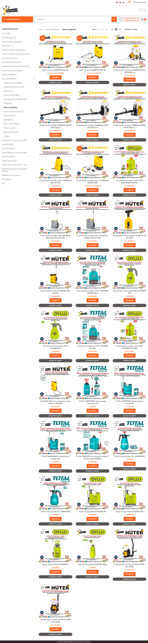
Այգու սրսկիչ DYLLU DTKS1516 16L (92, 511)
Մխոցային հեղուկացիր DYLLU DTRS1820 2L (55, 347)
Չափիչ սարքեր (8, 148)
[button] (56, 77)
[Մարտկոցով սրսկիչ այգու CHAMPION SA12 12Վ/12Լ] (55, 161)
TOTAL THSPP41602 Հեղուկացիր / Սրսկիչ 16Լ (130, 402)
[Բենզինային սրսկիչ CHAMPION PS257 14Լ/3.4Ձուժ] (92, 106)
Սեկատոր (7, 103)
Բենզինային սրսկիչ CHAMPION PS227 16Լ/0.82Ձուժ (129, 71)
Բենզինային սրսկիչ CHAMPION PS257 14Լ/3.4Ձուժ (92, 126)
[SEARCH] (114, 19)
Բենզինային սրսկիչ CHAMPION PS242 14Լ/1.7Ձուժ (55, 126)
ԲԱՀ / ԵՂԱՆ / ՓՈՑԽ (11, 124)
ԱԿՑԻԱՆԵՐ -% (8, 46)
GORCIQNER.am (70, 642)
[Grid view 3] (116, 29)
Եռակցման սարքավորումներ (14, 140)
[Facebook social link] (140, 10)
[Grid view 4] (120, 29)
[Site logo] (10, 10)
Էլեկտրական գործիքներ (12, 70)
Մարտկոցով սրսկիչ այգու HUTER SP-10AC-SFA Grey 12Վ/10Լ (55, 236)
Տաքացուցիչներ (9, 38)
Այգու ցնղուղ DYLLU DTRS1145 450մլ (92, 564)
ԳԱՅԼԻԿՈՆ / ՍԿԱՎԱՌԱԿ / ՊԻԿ (14, 165)
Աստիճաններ (8, 144)
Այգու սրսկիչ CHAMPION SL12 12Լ (55, 70)
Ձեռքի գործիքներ (9, 74)
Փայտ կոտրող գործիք (12, 83)
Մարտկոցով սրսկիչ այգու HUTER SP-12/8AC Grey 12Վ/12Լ (92, 236)
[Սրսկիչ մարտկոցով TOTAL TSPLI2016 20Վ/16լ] (92, 327)
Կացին (6, 136)
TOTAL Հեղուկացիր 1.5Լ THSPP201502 (129, 456)
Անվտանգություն (9, 161)
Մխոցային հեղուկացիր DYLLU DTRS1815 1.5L (129, 292)
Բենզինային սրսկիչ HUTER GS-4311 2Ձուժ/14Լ (129, 565)
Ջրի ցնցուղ (8, 120)
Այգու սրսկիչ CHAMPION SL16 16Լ (92, 70)
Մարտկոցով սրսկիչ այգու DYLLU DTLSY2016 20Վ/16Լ (129, 347)
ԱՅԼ (3, 183)
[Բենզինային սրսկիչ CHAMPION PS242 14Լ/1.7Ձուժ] (55, 106)
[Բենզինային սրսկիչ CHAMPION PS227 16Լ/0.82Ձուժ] (129, 51)
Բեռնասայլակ (9, 128)
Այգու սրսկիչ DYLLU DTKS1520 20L (129, 511)
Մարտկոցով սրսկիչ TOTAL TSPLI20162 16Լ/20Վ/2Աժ (92, 292)
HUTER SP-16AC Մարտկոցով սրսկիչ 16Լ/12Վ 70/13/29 (55, 402)
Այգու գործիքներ (9, 79)
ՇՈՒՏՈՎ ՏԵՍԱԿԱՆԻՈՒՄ (12, 42)
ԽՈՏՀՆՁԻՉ (8, 91)
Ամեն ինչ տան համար (11, 175)
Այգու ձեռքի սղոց (10, 132)
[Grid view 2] (112, 29)
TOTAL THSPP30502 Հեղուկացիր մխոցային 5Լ (92, 402)
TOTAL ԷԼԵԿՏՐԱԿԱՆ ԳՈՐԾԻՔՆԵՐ (16, 54)
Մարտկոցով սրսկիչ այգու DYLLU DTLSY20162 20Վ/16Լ (129, 181)
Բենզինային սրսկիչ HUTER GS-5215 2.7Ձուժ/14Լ (56, 620)
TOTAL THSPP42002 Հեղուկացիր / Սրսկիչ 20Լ (55, 457)
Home (41, 29)
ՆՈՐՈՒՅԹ (6, 33)
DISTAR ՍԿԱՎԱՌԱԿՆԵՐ (11, 62)
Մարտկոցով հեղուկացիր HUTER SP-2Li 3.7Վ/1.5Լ (129, 236)
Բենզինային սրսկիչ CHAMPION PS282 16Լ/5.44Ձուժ (129, 126)
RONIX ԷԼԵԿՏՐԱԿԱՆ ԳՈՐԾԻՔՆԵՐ (16, 66)
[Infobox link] (129, 19)
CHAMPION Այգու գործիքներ (13, 50)
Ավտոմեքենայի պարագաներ (14, 152)
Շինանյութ (6, 179)
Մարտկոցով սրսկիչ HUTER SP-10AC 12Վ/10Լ (55, 292)
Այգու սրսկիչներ (10, 107)
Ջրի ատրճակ (9, 115)
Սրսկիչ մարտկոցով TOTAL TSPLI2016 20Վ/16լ (92, 347)
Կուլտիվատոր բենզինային (15, 99)
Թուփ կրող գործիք (11, 95)
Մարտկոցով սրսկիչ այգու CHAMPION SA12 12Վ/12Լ (55, 181)
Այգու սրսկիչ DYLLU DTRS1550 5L (55, 564)
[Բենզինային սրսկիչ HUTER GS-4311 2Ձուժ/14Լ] (129, 545)
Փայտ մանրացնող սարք (13, 87)
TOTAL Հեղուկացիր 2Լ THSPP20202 (55, 511)
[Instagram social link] (144, 10)
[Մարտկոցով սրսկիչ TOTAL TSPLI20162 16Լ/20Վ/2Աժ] (92, 272)
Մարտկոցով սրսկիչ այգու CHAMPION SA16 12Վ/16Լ (92, 181)
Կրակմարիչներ (8, 156)
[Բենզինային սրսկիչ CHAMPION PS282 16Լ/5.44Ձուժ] (129, 106)
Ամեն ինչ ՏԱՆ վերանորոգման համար (14, 170)
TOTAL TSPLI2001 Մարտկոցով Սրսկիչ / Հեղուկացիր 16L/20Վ (92, 457)
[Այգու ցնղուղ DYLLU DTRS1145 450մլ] (92, 545)
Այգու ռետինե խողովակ (13, 111)
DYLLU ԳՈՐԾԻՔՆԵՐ (10, 58)
